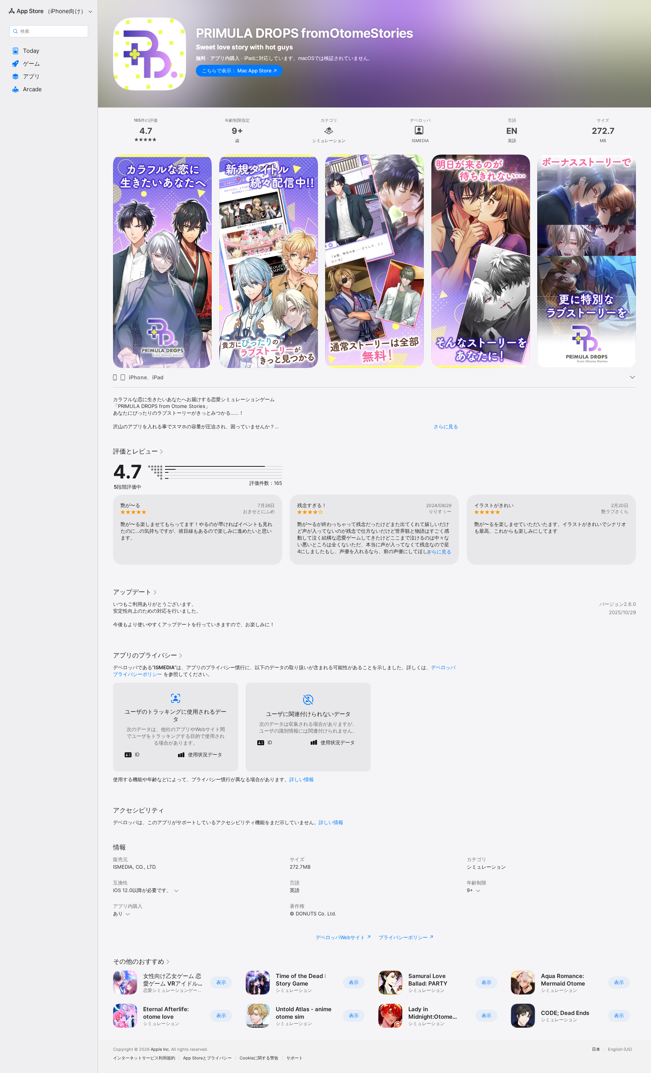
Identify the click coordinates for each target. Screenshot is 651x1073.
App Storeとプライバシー (207, 1058)
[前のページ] (105, 261)
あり (118, 914)
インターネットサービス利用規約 (144, 1058)
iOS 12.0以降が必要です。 (142, 890)
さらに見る (446, 426)
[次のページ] (643, 261)
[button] (49, 51)
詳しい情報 (301, 779)
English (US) (620, 1049)
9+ (470, 890)
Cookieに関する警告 (259, 1058)
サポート (294, 1058)
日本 (596, 1049)
